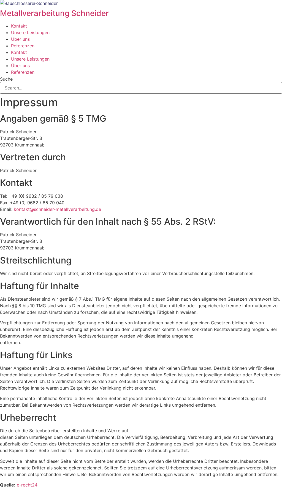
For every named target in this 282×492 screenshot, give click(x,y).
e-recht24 (27, 485)
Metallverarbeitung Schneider (54, 13)
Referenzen (22, 45)
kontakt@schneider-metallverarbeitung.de (57, 209)
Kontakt (19, 26)
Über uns (20, 39)
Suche (6, 79)
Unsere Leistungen (30, 32)
